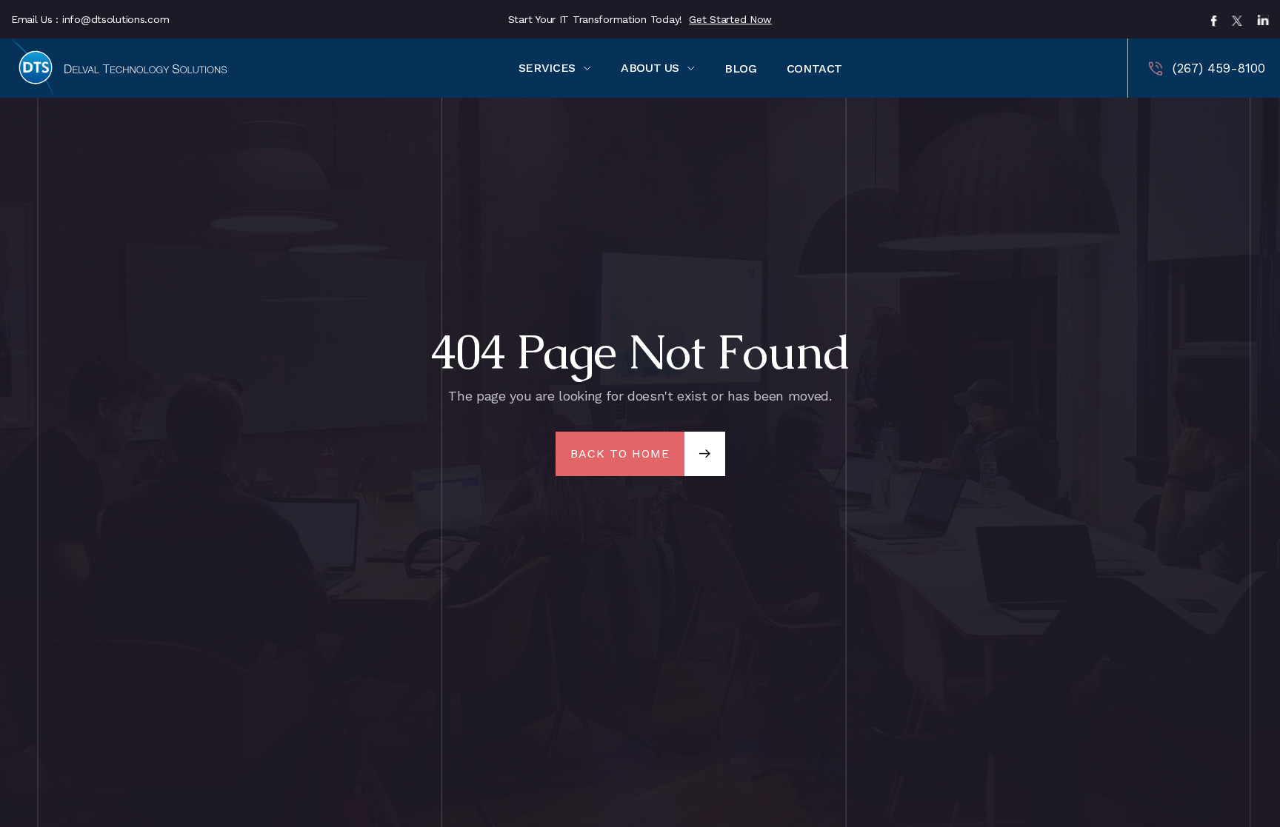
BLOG (740, 68)
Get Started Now (730, 19)
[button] (555, 68)
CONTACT (814, 68)
